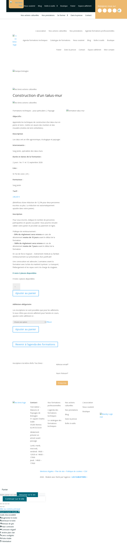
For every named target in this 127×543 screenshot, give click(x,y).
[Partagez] (6, 503)
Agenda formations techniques (35, 40)
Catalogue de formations (60, 40)
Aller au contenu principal (10, 509)
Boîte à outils (49, 6)
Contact (88, 15)
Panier (72, 6)
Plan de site (59, 471)
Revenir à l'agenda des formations (35, 344)
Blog (40, 6)
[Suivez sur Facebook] (100, 10)
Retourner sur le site (27, 495)
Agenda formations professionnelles (99, 31)
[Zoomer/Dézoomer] (1, 503)
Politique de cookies (74, 471)
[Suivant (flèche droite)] (3, 506)
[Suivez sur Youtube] (115, 10)
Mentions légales (47, 471)
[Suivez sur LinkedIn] (105, 10)
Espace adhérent (85, 6)
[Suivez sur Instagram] (110, 10)
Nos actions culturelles (30, 15)
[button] (10, 512)
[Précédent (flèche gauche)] (1, 506)
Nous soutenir (29, 6)
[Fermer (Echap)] (8, 503)
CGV (85, 471)
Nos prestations (48, 15)
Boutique (64, 6)
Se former (61, 15)
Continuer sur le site (14, 498)
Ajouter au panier (25, 293)
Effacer (49, 322)
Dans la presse (76, 15)
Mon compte (109, 49)
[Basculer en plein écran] (3, 503)
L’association (40, 31)
